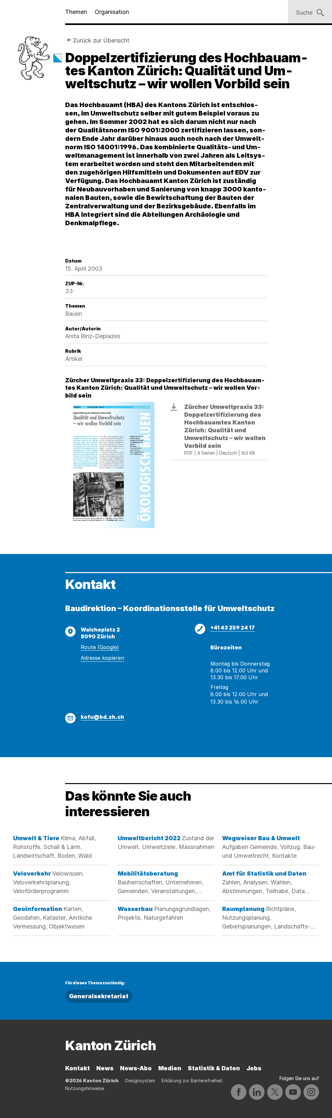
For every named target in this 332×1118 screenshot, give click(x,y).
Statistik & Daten (214, 1068)
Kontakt (77, 1068)
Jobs (253, 1068)
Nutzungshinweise (84, 1088)
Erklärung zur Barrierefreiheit (192, 1080)
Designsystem (140, 1080)
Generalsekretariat (98, 996)
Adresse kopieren (102, 658)
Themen (76, 11)
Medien (169, 1068)
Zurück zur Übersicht (101, 40)
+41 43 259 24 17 (232, 627)
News (104, 1068)
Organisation (112, 11)
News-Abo (136, 1068)
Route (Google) (100, 647)
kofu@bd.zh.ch (102, 717)
